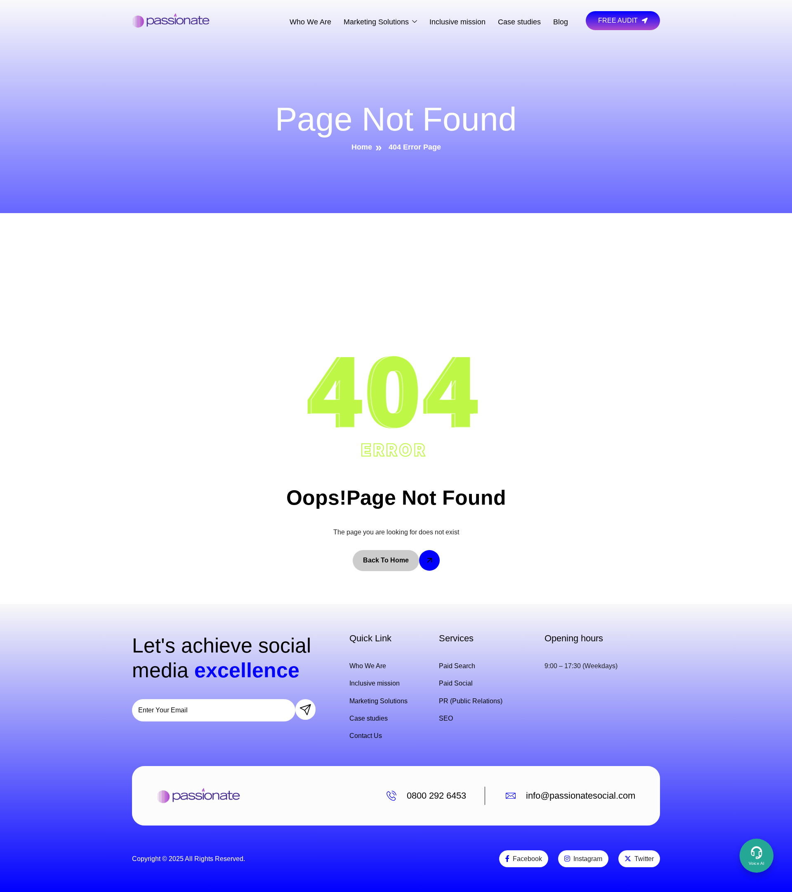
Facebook (527, 858)
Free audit (618, 20)
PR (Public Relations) (470, 701)
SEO (446, 718)
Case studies (519, 22)
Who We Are (310, 22)
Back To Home (386, 560)
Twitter (644, 858)
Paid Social (456, 683)
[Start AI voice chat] (756, 855)
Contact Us (365, 735)
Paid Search (457, 665)
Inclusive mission (457, 22)
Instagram (587, 858)
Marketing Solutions (376, 22)
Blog (560, 22)
